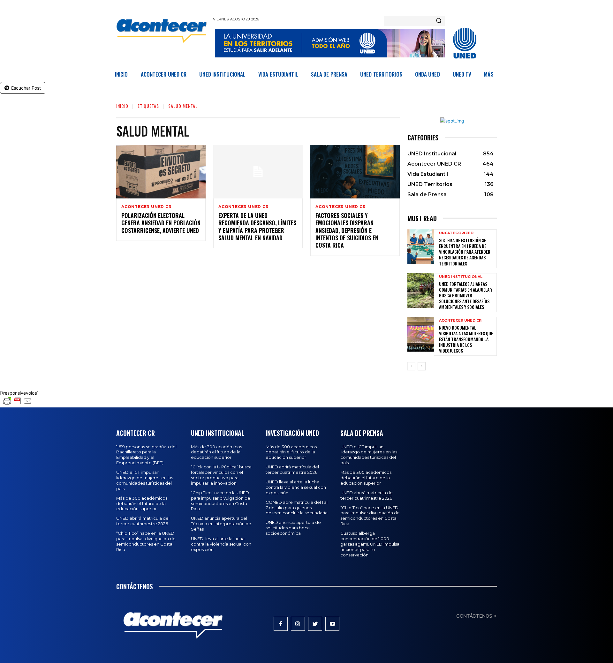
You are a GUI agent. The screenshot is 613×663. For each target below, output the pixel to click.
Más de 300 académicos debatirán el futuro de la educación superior (141, 503)
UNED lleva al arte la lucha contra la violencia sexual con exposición (221, 544)
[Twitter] (315, 624)
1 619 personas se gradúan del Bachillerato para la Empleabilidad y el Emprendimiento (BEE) (146, 455)
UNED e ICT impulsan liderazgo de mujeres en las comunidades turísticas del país (144, 480)
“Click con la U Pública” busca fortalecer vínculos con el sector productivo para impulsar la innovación (221, 475)
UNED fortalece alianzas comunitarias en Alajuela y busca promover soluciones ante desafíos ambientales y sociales (465, 295)
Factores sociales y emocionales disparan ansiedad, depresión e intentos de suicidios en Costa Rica (346, 230)
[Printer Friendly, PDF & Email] (17, 404)
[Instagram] (298, 624)
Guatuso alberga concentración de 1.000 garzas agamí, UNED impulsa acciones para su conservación (369, 544)
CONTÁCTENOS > (476, 616)
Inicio (122, 105)
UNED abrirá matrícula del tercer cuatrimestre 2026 (143, 521)
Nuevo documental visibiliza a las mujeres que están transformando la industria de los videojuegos (466, 339)
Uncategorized (456, 233)
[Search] (439, 21)
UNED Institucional (460, 277)
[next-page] (422, 366)
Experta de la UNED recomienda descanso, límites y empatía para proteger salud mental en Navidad (257, 226)
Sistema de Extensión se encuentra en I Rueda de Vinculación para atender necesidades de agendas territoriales (464, 252)
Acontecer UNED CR (146, 207)
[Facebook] (281, 624)
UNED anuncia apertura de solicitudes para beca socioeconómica (293, 528)
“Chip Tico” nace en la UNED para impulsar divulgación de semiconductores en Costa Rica (146, 541)
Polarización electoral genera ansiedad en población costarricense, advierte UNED (161, 223)
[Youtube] (332, 624)
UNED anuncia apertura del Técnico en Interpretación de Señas (221, 524)
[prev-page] (411, 366)
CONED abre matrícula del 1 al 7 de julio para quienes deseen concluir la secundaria (297, 508)
